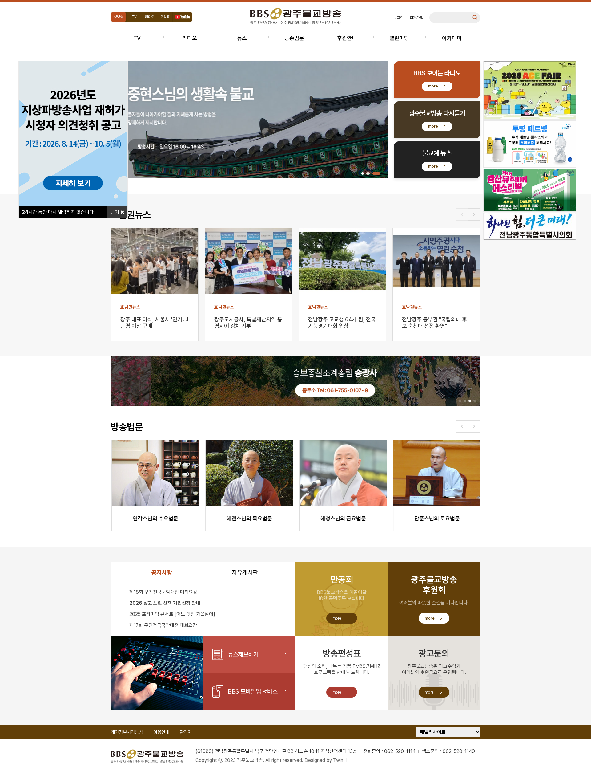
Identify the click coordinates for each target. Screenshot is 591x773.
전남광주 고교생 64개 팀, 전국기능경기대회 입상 (342, 322)
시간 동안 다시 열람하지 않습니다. (58, 212)
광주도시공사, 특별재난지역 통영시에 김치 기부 (248, 322)
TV (134, 17)
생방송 (118, 17)
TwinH (340, 760)
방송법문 (294, 38)
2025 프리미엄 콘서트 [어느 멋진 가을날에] (172, 614)
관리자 (186, 732)
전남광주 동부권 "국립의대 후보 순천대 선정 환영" (434, 322)
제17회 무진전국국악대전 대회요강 (163, 625)
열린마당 (399, 38)
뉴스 (242, 38)
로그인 (398, 17)
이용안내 (161, 732)
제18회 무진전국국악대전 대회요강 (163, 592)
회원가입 (416, 17)
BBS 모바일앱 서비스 (252, 691)
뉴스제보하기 (243, 654)
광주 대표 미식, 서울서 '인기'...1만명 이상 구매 (154, 322)
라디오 (149, 17)
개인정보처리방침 (127, 732)
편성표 (165, 17)
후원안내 (347, 38)
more (433, 86)
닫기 (115, 212)
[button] (362, 173)
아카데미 (452, 38)
